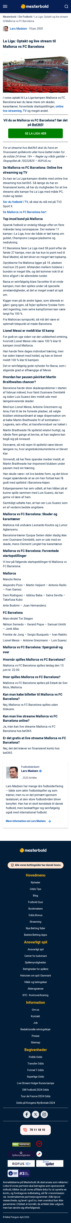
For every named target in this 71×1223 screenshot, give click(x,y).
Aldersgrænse (35, 989)
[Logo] (35, 851)
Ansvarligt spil (35, 942)
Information (35, 1002)
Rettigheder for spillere (35, 969)
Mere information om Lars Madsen (26, 821)
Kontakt (35, 1016)
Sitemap (35, 1042)
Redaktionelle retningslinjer (35, 1029)
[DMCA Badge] (21, 1144)
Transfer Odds (35, 1064)
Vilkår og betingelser (35, 982)
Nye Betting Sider (35, 928)
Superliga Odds (35, 1077)
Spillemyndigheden (35, 962)
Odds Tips (35, 889)
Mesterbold (9, 17)
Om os (35, 1010)
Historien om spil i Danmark (35, 976)
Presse (35, 1036)
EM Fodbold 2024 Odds (35, 1090)
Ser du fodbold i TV (15, 202)
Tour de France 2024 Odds (35, 1096)
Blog (35, 896)
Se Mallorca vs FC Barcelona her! (24, 212)
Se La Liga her (35, 133)
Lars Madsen (18, 29)
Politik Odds (35, 1057)
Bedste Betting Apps (35, 935)
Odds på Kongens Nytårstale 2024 (35, 1103)
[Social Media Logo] (26, 1114)
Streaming (35, 922)
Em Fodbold (25, 17)
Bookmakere (35, 909)
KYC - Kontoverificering (35, 995)
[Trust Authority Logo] (21, 1154)
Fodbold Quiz (35, 902)
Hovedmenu (35, 875)
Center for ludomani (35, 956)
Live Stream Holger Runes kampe (35, 1083)
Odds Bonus (35, 915)
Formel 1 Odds (35, 1070)
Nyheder (35, 882)
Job (35, 1023)
